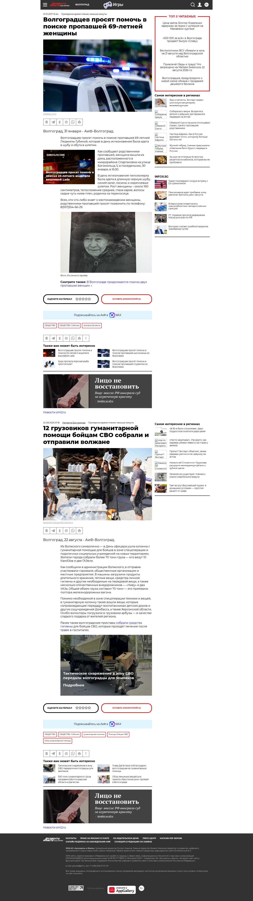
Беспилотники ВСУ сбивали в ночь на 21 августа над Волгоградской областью (182, 53)
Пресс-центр (149, 838)
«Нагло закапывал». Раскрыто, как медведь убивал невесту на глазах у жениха (189, 443)
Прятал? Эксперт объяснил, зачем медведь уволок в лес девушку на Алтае (188, 454)
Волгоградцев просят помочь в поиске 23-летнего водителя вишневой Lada (75, 353)
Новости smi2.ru (54, 412)
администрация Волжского (58, 522)
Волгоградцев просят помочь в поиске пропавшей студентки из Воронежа (129, 364)
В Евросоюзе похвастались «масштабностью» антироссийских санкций (187, 206)
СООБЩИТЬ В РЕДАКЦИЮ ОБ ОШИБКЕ (133, 842)
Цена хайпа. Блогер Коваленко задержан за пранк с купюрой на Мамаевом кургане (182, 26)
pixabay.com (49, 114)
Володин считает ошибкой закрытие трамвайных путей (188, 227)
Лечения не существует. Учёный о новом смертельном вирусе (187, 475)
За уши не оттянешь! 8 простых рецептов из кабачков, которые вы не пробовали (190, 160)
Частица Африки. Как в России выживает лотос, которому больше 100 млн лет (188, 137)
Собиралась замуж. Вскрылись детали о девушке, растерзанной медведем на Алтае (187, 114)
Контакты (71, 838)
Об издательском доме (126, 838)
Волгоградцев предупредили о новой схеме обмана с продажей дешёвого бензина (182, 81)
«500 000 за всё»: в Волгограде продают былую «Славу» (182, 40)
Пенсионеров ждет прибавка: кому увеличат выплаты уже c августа (187, 193)
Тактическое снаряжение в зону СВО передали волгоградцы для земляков (98, 675)
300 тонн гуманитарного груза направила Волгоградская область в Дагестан (74, 779)
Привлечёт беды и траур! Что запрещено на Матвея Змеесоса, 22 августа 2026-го (182, 67)
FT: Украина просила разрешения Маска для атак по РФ (186, 216)
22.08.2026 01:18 (51, 422)
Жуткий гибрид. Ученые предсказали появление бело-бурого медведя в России (190, 148)
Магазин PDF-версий (171, 838)
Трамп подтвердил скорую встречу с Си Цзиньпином (188, 182)
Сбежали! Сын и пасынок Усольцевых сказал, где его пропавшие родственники (190, 125)
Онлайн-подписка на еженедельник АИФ (88, 842)
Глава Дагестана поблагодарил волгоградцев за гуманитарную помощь (129, 768)
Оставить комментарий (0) (126, 299)
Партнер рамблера (95, 888)
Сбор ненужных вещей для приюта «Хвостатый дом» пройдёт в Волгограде (130, 779)
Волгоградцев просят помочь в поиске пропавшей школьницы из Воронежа (130, 353)
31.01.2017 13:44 (50, 14)
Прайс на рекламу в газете (94, 838)
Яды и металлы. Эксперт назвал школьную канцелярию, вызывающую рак (186, 103)
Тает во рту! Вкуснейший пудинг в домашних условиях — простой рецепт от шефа (188, 488)
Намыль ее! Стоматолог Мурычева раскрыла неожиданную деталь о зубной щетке (188, 465)
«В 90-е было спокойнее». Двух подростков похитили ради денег (188, 430)
